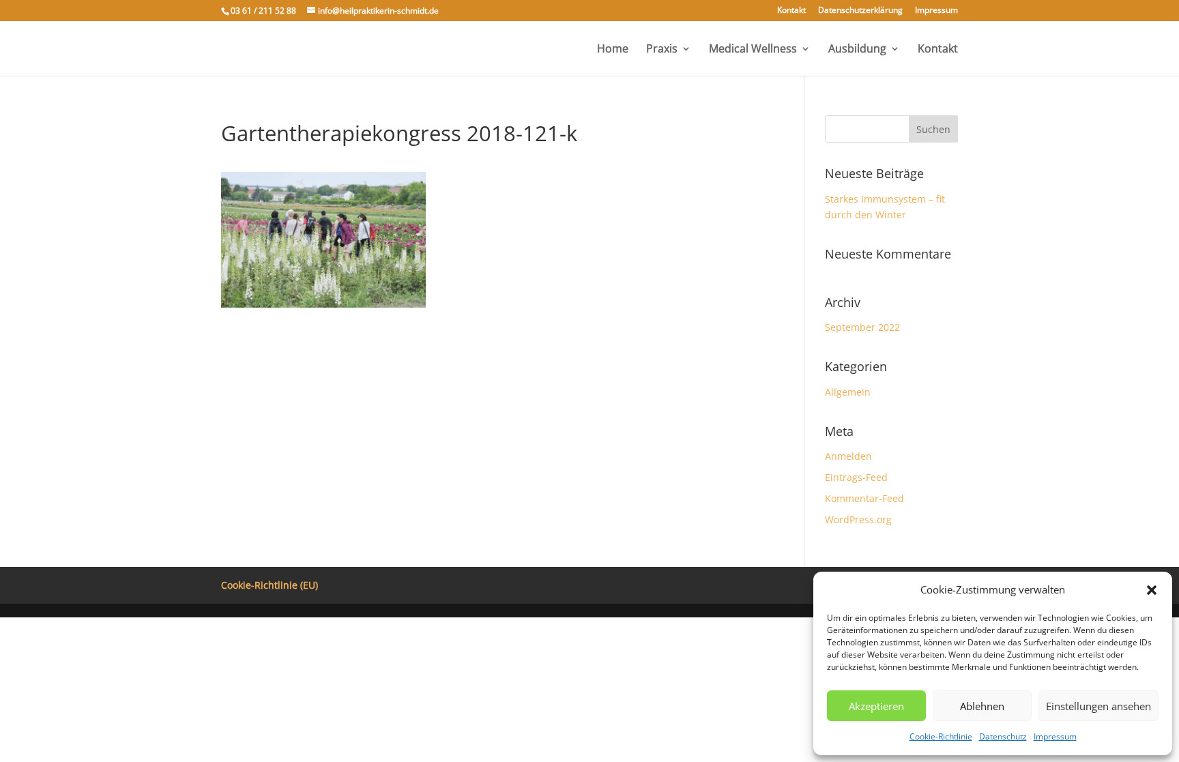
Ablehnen (982, 706)
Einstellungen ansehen (1098, 706)
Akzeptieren (876, 706)
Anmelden (848, 456)
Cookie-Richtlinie (940, 736)
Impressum (1055, 736)
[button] (1152, 590)
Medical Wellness (753, 50)
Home (612, 50)
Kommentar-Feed (864, 498)
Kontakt (791, 11)
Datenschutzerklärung (860, 11)
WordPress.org (858, 519)
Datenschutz (1003, 736)
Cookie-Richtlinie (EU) (269, 584)
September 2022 (862, 327)
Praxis (662, 50)
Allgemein (848, 391)
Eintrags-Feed (856, 477)
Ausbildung (857, 50)
